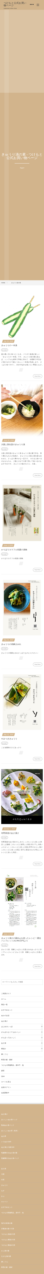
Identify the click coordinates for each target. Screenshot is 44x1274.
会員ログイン (6, 1087)
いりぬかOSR (6, 1142)
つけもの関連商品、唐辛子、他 (12, 1065)
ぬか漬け (4, 1021)
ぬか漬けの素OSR (7, 1147)
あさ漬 (3, 1043)
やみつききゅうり (9, 739)
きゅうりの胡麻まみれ (11, 644)
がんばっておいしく (8, 1038)
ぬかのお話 (5, 1015)
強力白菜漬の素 (6, 1223)
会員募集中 (5, 1093)
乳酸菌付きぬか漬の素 (9, 1153)
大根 (2, 1174)
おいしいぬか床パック (9, 1120)
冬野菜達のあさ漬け (10, 833)
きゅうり (4, 1185)
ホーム (3, 999)
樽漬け (3, 1049)
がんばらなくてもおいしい (11, 1032)
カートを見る (6, 1082)
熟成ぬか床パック (7, 1125)
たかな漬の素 (6, 1256)
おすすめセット (7, 1010)
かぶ (3, 1196)
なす (3, 1191)
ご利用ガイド (6, 993)
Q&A (3, 1076)
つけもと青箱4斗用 (8, 1245)
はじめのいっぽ (7, 1027)
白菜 (2, 1180)
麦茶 (2, 1071)
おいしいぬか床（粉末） (10, 1131)
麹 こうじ (4, 1054)
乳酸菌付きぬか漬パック (10, 1158)
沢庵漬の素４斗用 (7, 1229)
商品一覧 (4, 1004)
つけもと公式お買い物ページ (15, 4)
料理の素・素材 (6, 1060)
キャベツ (4, 1202)
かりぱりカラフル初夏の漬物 (14, 550)
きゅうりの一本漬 (9, 345)
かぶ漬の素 (5, 1251)
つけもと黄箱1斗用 (8, 1240)
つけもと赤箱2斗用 (8, 1234)
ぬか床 (3, 1136)
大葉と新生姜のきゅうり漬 (13, 445)
